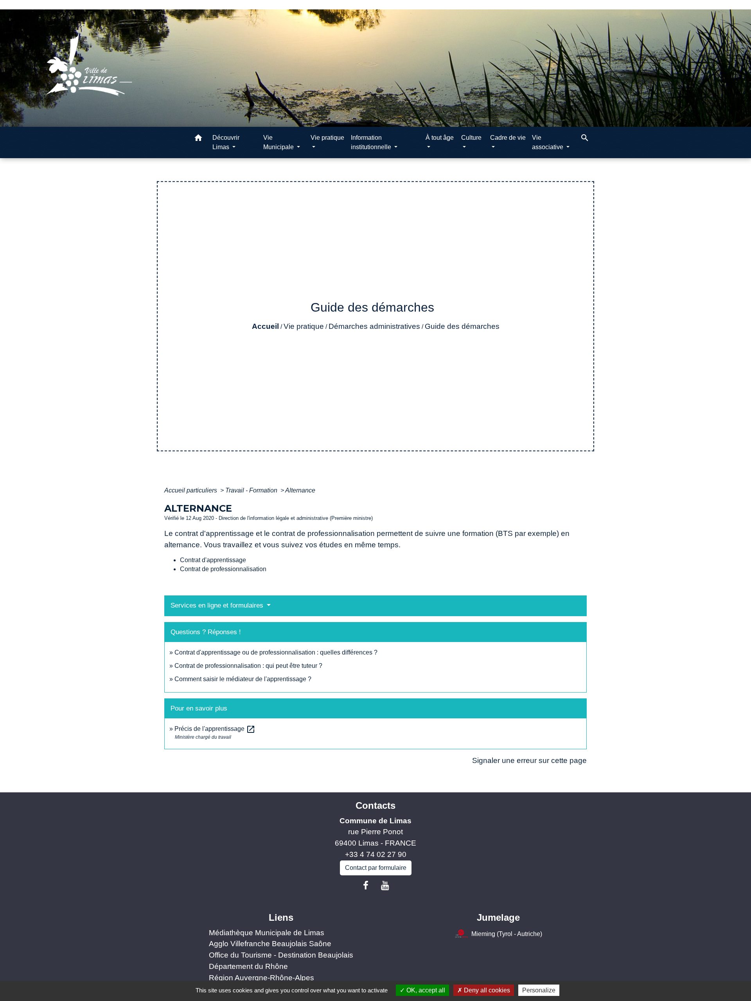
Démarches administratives (374, 326)
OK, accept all (425, 990)
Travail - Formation (252, 490)
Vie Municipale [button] (279, 142)
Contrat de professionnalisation (223, 569)
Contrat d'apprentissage (213, 560)
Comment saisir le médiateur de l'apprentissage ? (242, 679)
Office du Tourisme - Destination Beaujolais (281, 955)
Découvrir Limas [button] (225, 142)
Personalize (538, 990)
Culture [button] (471, 137)
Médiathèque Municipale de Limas (266, 933)
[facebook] (366, 885)
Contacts (375, 805)
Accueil (265, 326)
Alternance (300, 490)
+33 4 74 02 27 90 (375, 854)
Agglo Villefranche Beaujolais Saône (270, 944)
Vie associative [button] (548, 142)
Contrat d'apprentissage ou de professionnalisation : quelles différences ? (275, 652)
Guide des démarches (462, 326)
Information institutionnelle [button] (372, 142)
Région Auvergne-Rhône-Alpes (261, 978)
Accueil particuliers (191, 490)
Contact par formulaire (375, 867)
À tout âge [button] (440, 137)
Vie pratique (304, 326)
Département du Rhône (248, 966)
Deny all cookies (486, 990)
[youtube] (385, 885)
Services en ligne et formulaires (218, 605)
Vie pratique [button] (327, 137)
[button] (198, 139)
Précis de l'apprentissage (214, 728)
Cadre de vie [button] (508, 137)
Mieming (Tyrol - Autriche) (506, 933)
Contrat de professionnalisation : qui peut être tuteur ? (248, 665)
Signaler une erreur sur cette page (529, 760)
